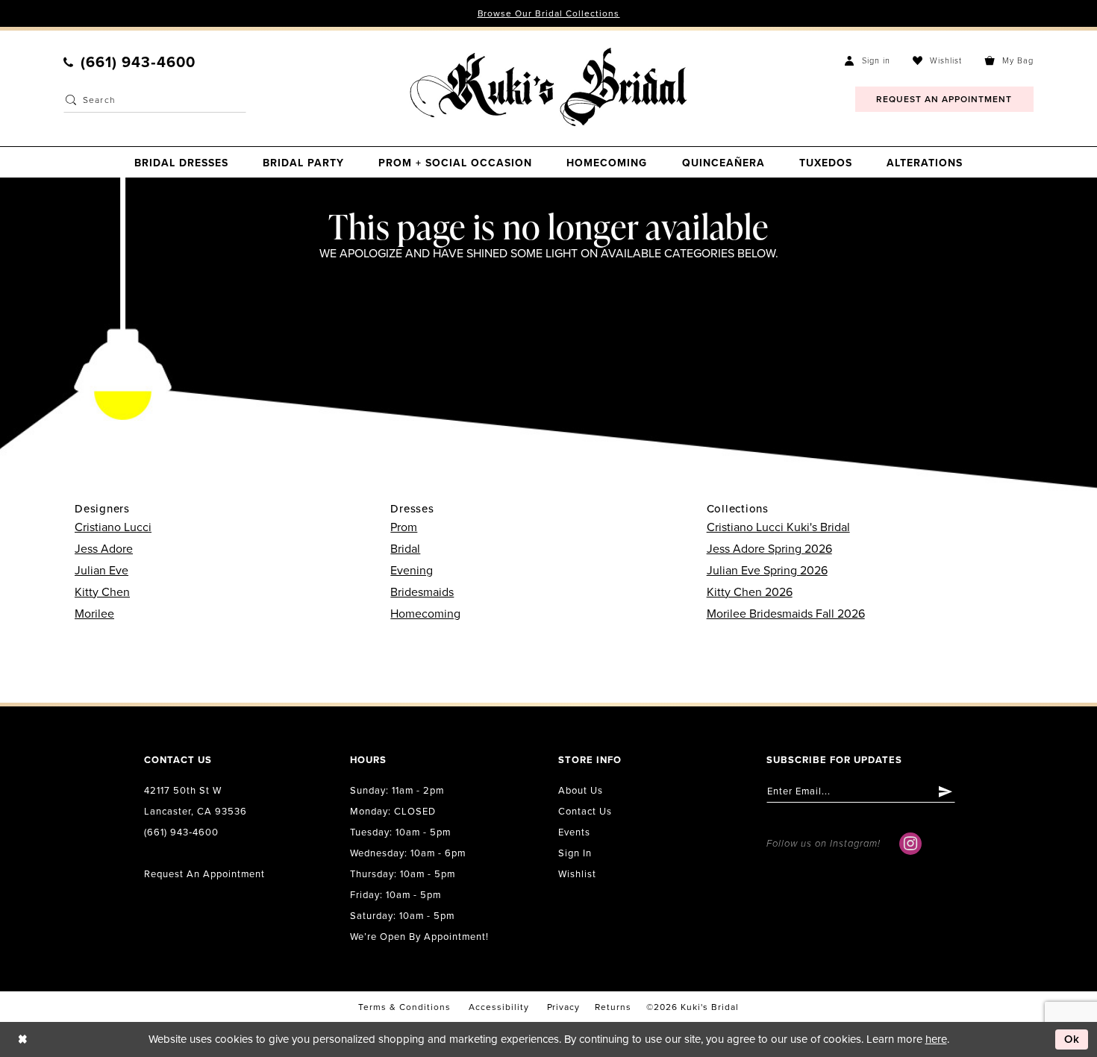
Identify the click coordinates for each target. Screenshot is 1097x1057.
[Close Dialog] (22, 1039)
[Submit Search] (70, 101)
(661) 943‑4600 (181, 832)
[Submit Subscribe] (946, 791)
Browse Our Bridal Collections (549, 13)
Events (574, 832)
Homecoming (425, 613)
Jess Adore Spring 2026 (769, 549)
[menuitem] (129, 62)
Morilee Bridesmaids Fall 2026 (786, 613)
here (936, 1039)
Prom (403, 527)
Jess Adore (104, 549)
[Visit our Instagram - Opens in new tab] (910, 843)
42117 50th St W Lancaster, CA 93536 (195, 801)
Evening (411, 570)
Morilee (94, 613)
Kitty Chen (102, 592)
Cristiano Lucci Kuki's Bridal (778, 527)
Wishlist (577, 874)
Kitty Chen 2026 (750, 592)
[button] (867, 60)
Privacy (564, 1007)
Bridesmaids (422, 592)
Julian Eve (101, 570)
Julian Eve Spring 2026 (767, 570)
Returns (613, 1007)
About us (580, 791)
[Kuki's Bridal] (548, 87)
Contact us (585, 812)
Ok (1072, 1039)
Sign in (575, 853)
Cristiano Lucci (113, 527)
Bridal (405, 549)
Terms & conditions (404, 1007)
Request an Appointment (204, 874)
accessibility (499, 1007)
